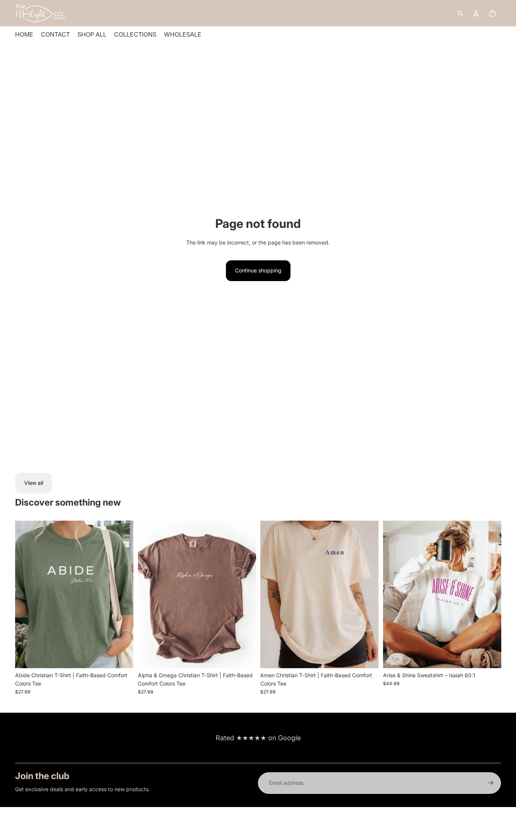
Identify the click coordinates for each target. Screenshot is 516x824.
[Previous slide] (26, 594)
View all (33, 483)
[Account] (476, 13)
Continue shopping (258, 270)
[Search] (460, 13)
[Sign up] (490, 783)
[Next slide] (122, 594)
